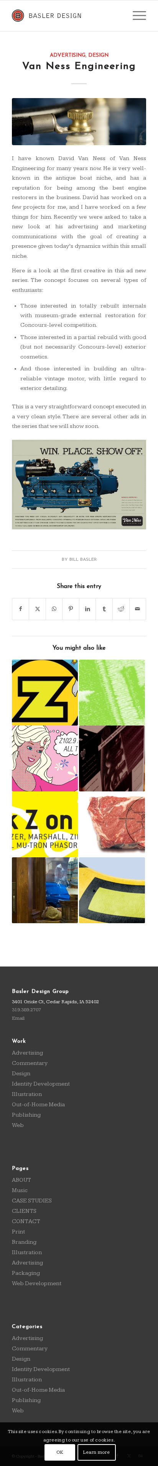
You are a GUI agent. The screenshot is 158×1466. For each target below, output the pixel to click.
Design (98, 55)
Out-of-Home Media (38, 1104)
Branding (24, 1242)
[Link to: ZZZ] (45, 824)
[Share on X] (37, 609)
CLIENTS (24, 1211)
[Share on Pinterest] (71, 609)
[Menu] (135, 15)
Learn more (96, 1452)
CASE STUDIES (32, 1200)
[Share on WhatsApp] (54, 609)
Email (18, 1018)
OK (59, 1452)
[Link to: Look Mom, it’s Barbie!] (45, 758)
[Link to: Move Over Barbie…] (45, 693)
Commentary (30, 1063)
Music (20, 1190)
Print (18, 1231)
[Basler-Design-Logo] (65, 15)
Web (18, 1125)
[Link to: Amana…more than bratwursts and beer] (112, 758)
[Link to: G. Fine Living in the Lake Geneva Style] (45, 890)
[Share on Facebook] (20, 609)
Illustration (27, 1094)
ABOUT (21, 1180)
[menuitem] (135, 15)
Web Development (36, 1283)
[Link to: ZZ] (112, 890)
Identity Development (41, 1084)
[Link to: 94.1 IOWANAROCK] (112, 693)
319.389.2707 (26, 1010)
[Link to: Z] (112, 824)
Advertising (68, 55)
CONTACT (26, 1221)
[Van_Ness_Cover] (79, 121)
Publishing (26, 1115)
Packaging (26, 1273)
